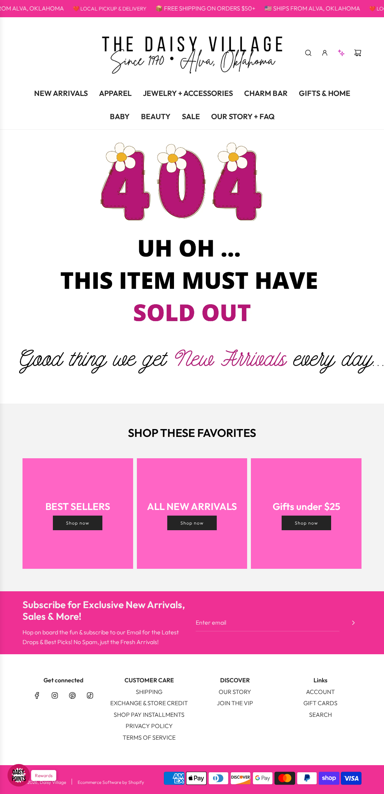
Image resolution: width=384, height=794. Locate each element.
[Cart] (358, 53)
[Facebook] (37, 695)
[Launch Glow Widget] (19, 775)
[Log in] (324, 53)
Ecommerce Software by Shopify (111, 782)
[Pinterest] (72, 695)
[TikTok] (90, 695)
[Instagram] (54, 695)
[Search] (308, 53)
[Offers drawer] (341, 53)
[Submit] (353, 623)
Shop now (77, 523)
